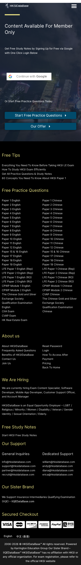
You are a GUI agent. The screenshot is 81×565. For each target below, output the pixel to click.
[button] (74, 6)
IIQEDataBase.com (22, 501)
